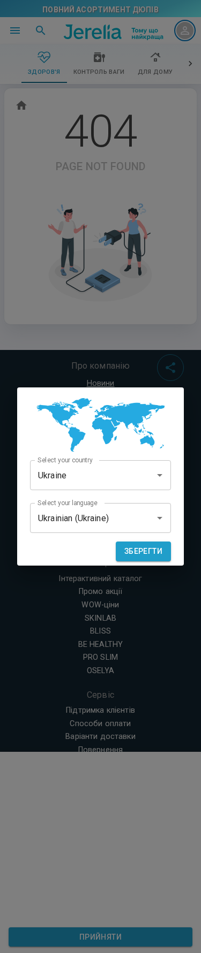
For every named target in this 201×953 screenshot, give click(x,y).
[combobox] (100, 475)
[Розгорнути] (159, 475)
